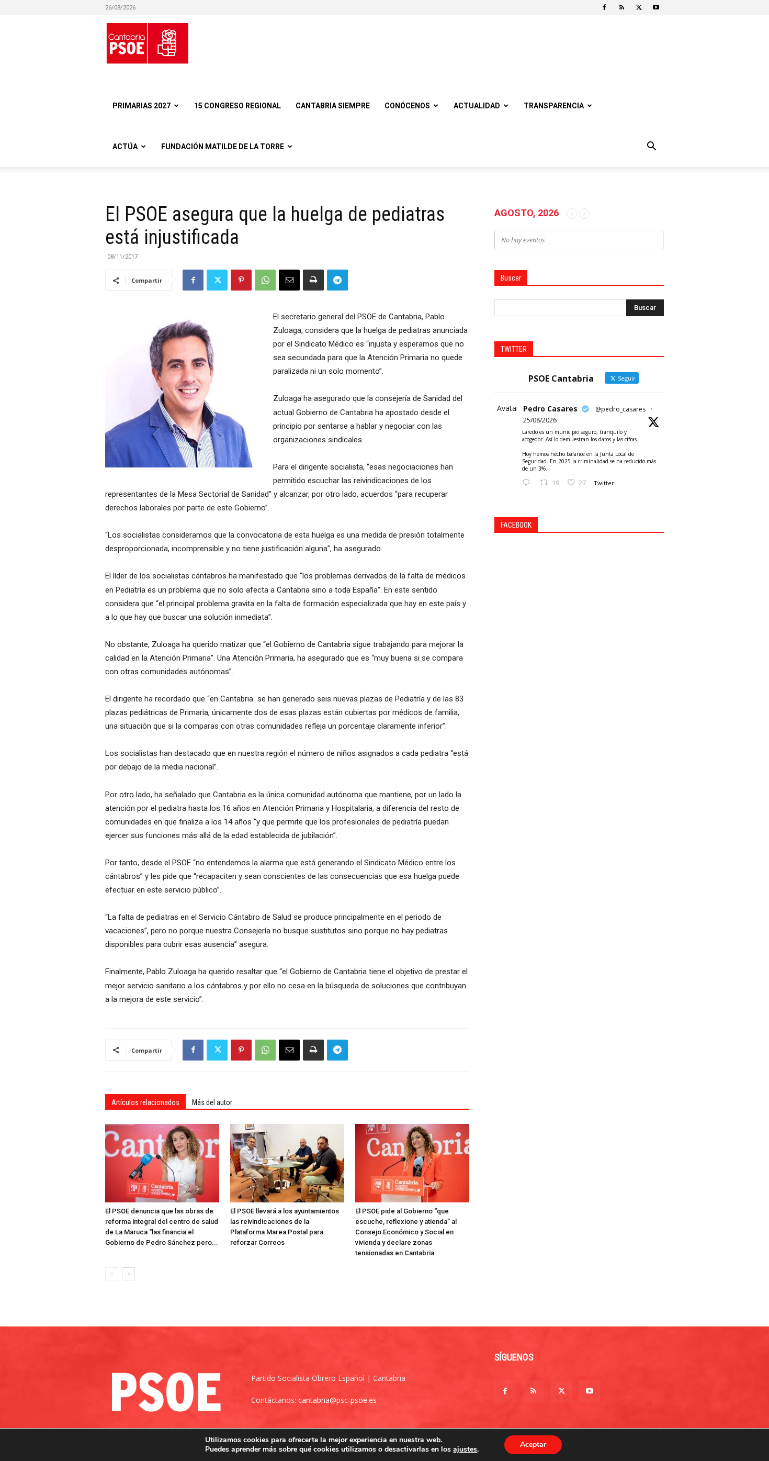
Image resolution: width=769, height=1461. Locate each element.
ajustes (465, 1449)
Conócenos (407, 106)
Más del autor (212, 1102)
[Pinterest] (241, 280)
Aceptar (533, 1444)
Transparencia (554, 106)
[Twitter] (639, 7)
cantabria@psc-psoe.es (337, 1400)
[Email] (289, 280)
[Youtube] (656, 7)
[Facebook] (604, 7)
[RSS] (621, 7)
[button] (651, 147)
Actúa (125, 146)
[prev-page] (111, 1273)
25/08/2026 (540, 420)
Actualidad (477, 106)
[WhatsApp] (265, 280)
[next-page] (128, 1273)
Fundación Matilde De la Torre (222, 146)
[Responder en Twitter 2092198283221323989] (528, 482)
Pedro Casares (550, 409)
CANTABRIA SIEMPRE (333, 106)
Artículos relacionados (145, 1102)
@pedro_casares (620, 409)
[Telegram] (337, 280)
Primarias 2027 (141, 106)
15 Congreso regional (237, 106)
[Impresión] (313, 280)
